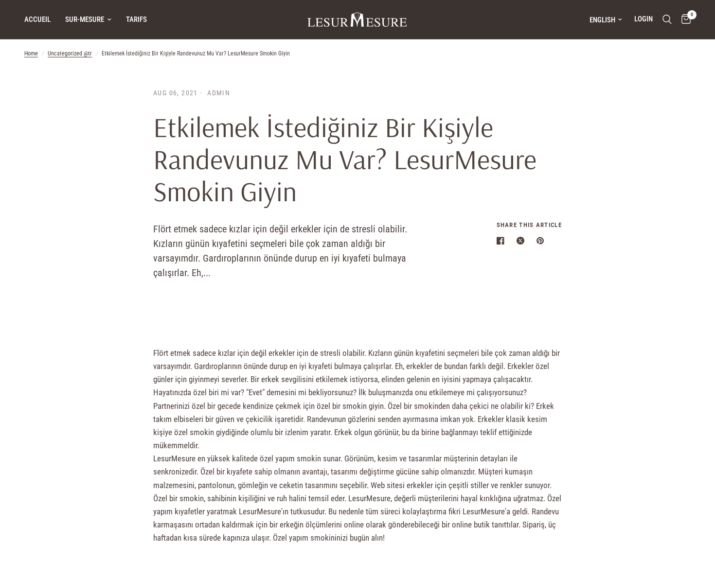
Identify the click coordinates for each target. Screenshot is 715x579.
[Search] (667, 19)
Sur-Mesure (84, 19)
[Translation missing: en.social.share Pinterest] (542, 240)
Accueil (37, 19)
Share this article (529, 225)
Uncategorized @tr (70, 53)
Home (31, 53)
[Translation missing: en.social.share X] (522, 240)
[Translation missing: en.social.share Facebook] (502, 240)
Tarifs (136, 19)
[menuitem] (41, 19)
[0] (684, 19)
